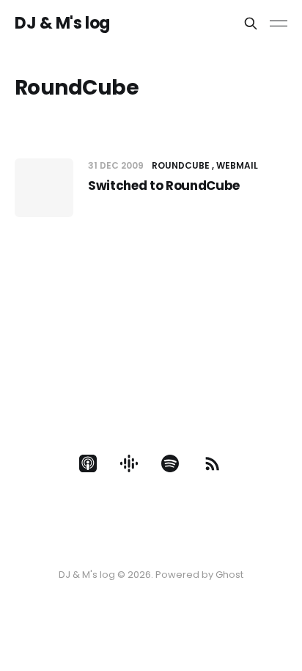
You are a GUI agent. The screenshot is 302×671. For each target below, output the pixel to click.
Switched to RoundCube (164, 185)
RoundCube (181, 165)
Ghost (229, 575)
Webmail (237, 165)
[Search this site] (251, 23)
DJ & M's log (62, 23)
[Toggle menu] (279, 23)
